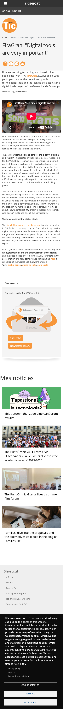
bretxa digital (14, 265)
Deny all (30, 693)
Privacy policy (14, 668)
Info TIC (10, 577)
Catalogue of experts (16, 593)
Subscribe (15, 338)
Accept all (30, 702)
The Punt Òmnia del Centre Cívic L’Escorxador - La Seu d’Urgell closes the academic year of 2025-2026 (31, 456)
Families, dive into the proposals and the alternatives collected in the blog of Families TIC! (31, 537)
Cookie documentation (18, 676)
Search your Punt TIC (16, 604)
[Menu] (5, 3)
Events (9, 582)
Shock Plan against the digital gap (23, 225)
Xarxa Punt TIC (12, 11)
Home (4, 37)
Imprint (11, 672)
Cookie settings (30, 685)
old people (42, 265)
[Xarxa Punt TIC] (10, 25)
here (53, 258)
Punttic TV (11, 588)
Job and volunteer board (18, 598)
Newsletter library (20, 345)
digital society (29, 265)
